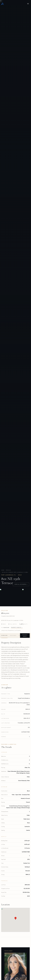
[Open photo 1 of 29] (15, 294)
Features (13, 635)
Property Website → (17, 627)
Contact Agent (24, 635)
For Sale (8, 570)
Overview (4, 635)
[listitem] (11, 597)
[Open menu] (28, 3)
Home (2, 570)
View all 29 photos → (20, 584)
